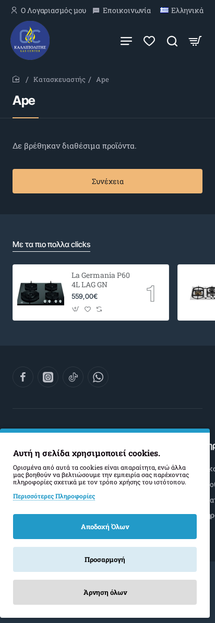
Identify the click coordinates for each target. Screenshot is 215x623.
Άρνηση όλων (105, 592)
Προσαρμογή (105, 559)
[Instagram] (48, 377)
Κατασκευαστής (59, 79)
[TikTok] (73, 377)
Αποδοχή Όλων (105, 526)
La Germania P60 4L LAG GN (100, 280)
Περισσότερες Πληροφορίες (54, 496)
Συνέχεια (108, 181)
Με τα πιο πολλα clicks (51, 244)
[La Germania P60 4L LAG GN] (40, 292)
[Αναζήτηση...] (172, 40)
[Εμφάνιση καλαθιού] (195, 40)
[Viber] (98, 377)
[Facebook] (23, 377)
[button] (76, 308)
